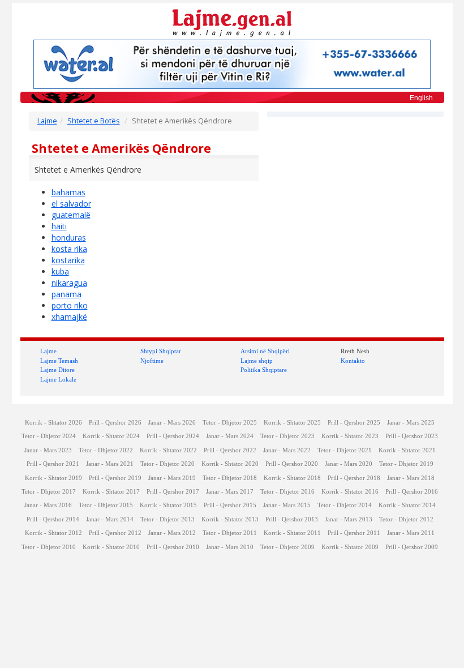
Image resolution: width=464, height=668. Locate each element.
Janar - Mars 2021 (110, 464)
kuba (60, 271)
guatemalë (71, 214)
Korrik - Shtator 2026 (53, 422)
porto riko (69, 305)
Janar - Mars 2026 (172, 422)
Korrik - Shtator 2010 (111, 547)
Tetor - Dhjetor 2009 (287, 547)
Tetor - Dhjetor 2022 (106, 450)
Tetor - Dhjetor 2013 (167, 519)
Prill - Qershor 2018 (354, 478)
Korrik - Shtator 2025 (292, 422)
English (421, 98)
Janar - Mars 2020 (348, 464)
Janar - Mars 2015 (287, 505)
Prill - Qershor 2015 (230, 505)
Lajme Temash (59, 360)
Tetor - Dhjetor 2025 (230, 422)
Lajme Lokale (58, 379)
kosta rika (69, 248)
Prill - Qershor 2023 (411, 436)
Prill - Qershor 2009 (411, 547)
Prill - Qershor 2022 (230, 450)
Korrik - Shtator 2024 (111, 436)
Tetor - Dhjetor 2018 (230, 478)
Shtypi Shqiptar (160, 351)
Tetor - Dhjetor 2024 (49, 436)
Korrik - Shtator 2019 (53, 478)
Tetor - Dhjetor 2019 (406, 464)
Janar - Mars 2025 (411, 422)
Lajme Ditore (57, 369)
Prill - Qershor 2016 (411, 492)
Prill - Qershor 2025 (354, 422)
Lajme (47, 121)
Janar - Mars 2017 (230, 492)
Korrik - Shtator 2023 (350, 436)
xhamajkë (69, 316)
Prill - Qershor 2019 (115, 478)
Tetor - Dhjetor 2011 (230, 533)
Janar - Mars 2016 (48, 505)
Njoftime (152, 360)
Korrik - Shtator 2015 (168, 505)
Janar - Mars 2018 (411, 478)
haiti (59, 226)
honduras (68, 237)
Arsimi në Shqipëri (265, 351)
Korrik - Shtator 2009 (350, 547)
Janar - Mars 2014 (110, 519)
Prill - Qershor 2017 (173, 492)
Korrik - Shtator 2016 (350, 492)
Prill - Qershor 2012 (115, 533)
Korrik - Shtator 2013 (230, 519)
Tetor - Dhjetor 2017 (49, 492)
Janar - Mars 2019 (172, 478)
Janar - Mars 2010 (230, 547)
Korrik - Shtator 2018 (292, 478)
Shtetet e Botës (93, 121)
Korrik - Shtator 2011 (292, 533)
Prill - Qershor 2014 (53, 519)
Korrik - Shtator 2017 (111, 492)
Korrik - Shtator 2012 (53, 533)
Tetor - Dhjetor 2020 (167, 464)
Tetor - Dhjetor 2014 (344, 505)
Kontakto (353, 360)
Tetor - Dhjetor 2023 (287, 436)
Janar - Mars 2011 (411, 533)
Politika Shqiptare (263, 369)
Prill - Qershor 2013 (291, 519)
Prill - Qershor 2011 (354, 533)
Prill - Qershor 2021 (53, 464)
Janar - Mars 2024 (230, 436)
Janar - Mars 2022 (287, 450)
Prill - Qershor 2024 (173, 436)
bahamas (68, 192)
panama (66, 294)
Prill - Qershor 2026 (115, 422)
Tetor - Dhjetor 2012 (406, 519)
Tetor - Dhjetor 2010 (49, 547)
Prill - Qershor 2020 (291, 464)
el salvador (71, 203)
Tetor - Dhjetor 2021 (344, 450)
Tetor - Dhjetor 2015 (106, 505)
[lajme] (232, 21)
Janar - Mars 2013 (348, 519)
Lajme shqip (256, 360)
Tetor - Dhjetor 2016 (287, 492)
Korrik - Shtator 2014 (407, 505)
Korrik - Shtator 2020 (230, 464)
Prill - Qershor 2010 (173, 547)
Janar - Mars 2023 (48, 450)
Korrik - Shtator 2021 (407, 450)
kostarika (68, 260)
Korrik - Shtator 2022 (168, 450)
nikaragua (69, 282)
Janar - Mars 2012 (172, 533)
